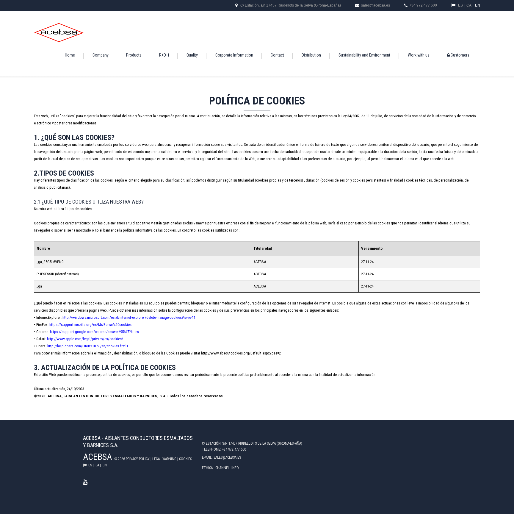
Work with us (419, 55)
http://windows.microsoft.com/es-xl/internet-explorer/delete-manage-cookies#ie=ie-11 (128, 317)
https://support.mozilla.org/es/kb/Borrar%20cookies (90, 324)
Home (70, 55)
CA (468, 5)
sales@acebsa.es (375, 5)
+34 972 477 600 (423, 5)
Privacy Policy (138, 459)
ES (460, 5)
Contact (277, 55)
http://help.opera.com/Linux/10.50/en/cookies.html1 (87, 346)
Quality (192, 55)
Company (101, 55)
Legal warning (164, 459)
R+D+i (164, 55)
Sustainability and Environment (364, 55)
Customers (459, 55)
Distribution (311, 55)
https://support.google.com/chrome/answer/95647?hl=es (94, 331)
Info (235, 468)
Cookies (185, 459)
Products (134, 55)
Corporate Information (234, 55)
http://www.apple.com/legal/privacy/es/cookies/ (85, 339)
